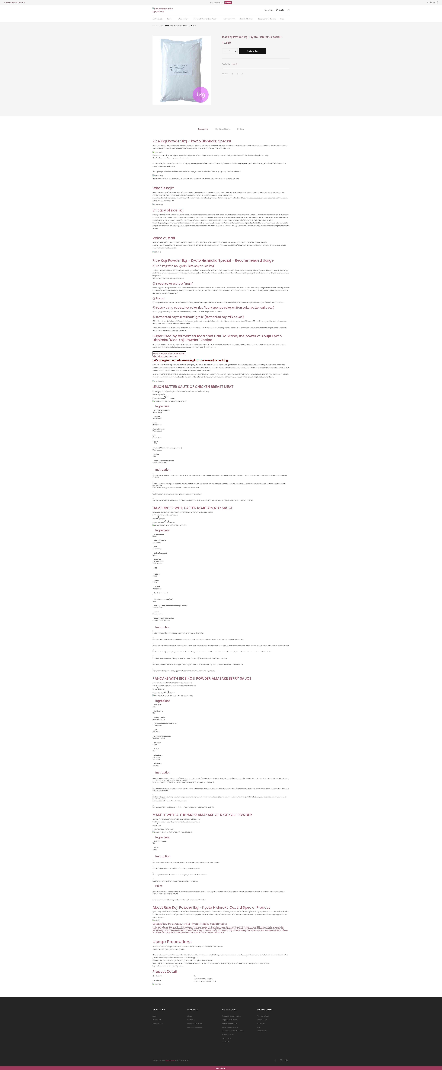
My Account (157, 1020)
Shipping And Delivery (229, 1020)
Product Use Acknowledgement (233, 1031)
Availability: (226, 64)
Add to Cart (221, 1068)
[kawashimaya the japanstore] (163, 10)
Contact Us (191, 1020)
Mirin (258, 1027)
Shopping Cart (158, 1023)
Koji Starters (261, 1023)
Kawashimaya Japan (195, 1027)
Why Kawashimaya (222, 129)
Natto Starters (262, 1031)
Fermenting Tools (263, 1016)
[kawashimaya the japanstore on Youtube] (286, 1060)
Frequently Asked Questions (231, 1016)
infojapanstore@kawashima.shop (14, 2)
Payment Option (227, 1034)
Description (203, 129)
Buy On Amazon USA (194, 1023)
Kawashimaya (170, 1060)
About (189, 1016)
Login (154, 1016)
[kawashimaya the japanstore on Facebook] (276, 1060)
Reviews (240, 129)
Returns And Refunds (229, 1023)
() (281, 10)
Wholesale (226, 1042)
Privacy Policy (227, 1038)
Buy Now (228, 2)
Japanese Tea (262, 1020)
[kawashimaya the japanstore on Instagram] (281, 1060)
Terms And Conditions (230, 1027)
